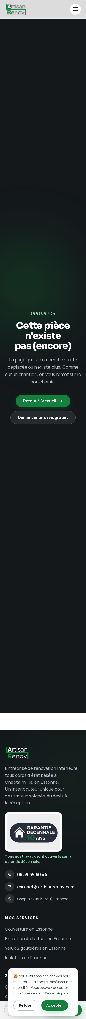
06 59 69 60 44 (32, 874)
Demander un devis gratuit (43, 417)
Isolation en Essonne (26, 957)
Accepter (54, 1005)
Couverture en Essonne (29, 929)
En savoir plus (57, 993)
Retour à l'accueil (39, 401)
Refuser (26, 1005)
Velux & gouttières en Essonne (35, 948)
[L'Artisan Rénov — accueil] (43, 753)
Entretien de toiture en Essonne (38, 938)
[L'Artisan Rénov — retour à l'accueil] (15, 9)
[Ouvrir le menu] (75, 9)
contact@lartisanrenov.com (45, 886)
